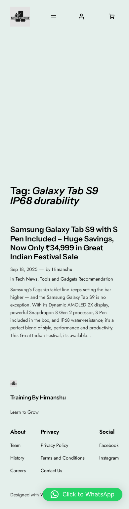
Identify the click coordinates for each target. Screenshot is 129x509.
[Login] (81, 17)
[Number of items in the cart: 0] (112, 17)
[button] (82, 494)
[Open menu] (54, 17)
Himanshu (62, 269)
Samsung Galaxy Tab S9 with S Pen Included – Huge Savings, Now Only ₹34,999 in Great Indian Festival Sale (64, 243)
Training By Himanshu (38, 397)
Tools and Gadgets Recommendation (76, 279)
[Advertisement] (64, 104)
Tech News (26, 279)
